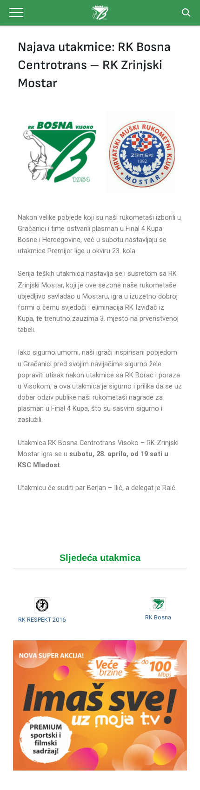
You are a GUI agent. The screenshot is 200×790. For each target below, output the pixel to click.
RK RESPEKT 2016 (42, 619)
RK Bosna (158, 617)
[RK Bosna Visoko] (100, 13)
